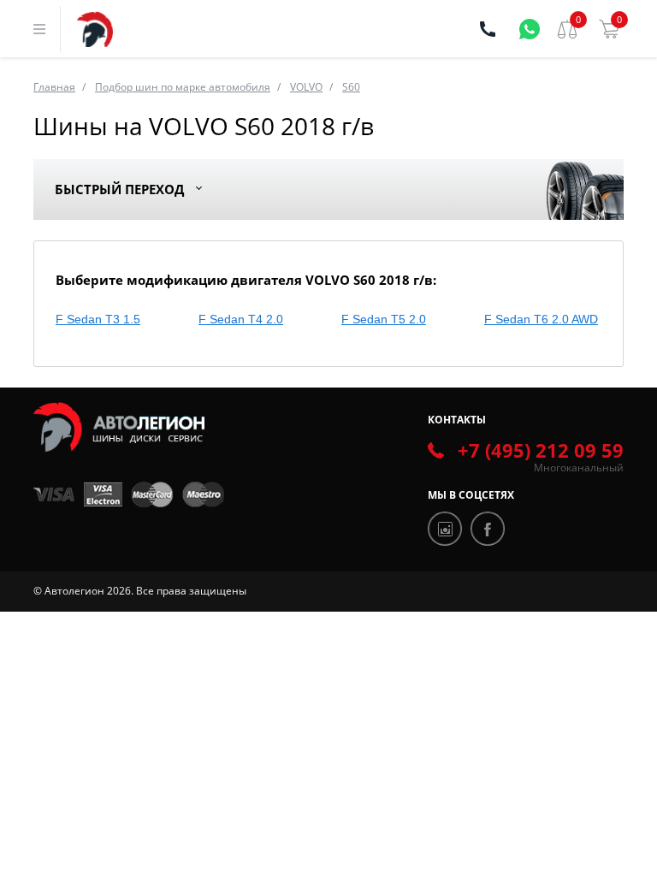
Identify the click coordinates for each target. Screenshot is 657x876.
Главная (54, 87)
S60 (351, 87)
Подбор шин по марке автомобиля (182, 87)
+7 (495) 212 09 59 (541, 450)
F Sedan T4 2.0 (240, 319)
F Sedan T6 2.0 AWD (541, 319)
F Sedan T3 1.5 (98, 319)
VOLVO (306, 87)
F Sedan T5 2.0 (383, 319)
